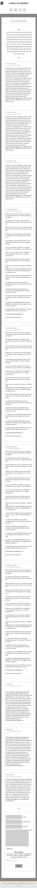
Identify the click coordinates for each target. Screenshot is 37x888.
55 (29, 39)
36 (17, 37)
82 (31, 44)
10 (17, 32)
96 (7, 49)
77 (21, 44)
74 (15, 44)
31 (7, 37)
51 (21, 39)
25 (21, 35)
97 (9, 49)
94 (29, 47)
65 (23, 42)
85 (11, 47)
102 (21, 49)
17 (31, 32)
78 (23, 44)
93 (27, 47)
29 (29, 35)
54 (27, 39)
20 (11, 35)
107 (10, 51)
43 (31, 37)
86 (13, 47)
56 (31, 39)
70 (7, 44)
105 (30, 49)
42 (29, 37)
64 (21, 42)
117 (20, 54)
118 (23, 54)
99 (13, 49)
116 (17, 54)
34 (13, 37)
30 (31, 35)
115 (15, 54)
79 (25, 44)
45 (9, 39)
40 (25, 37)
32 (9, 37)
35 (15, 37)
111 (22, 51)
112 (24, 51)
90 (21, 47)
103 (24, 49)
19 (9, 35)
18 (7, 35)
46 (11, 39)
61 (15, 42)
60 (13, 42)
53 (25, 39)
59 (11, 42)
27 (25, 35)
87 (15, 47)
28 (27, 35)
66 (25, 42)
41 (27, 37)
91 (23, 47)
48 (15, 39)
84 (9, 47)
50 (19, 39)
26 (23, 35)
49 (17, 39)
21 (13, 35)
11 (19, 32)
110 (19, 51)
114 (30, 51)
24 (19, 35)
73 (13, 44)
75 (17, 44)
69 (31, 42)
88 (17, 47)
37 (19, 37)
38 (21, 37)
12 (21, 32)
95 (31, 47)
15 (27, 32)
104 (27, 49)
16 (29, 32)
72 (11, 44)
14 (25, 32)
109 (16, 51)
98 (11, 49)
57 (7, 42)
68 (29, 42)
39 (23, 37)
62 (17, 42)
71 (9, 44)
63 (19, 42)
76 (19, 44)
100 (16, 49)
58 (9, 42)
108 (13, 51)
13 (23, 32)
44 (7, 39)
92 (25, 47)
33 (11, 37)
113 (27, 51)
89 (19, 47)
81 (29, 44)
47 (13, 39)
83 (7, 47)
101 (19, 49)
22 (15, 35)
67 (27, 42)
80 (27, 44)
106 (8, 51)
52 (23, 39)
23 (17, 35)
